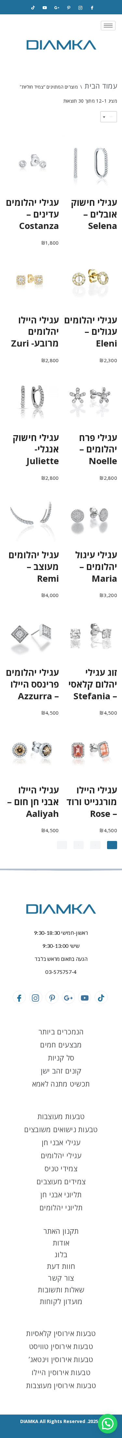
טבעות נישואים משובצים (61, 1129)
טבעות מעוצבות (61, 1116)
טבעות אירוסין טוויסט (61, 1346)
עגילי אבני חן (61, 1142)
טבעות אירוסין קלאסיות (61, 1333)
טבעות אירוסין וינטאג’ (61, 1359)
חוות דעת (61, 1266)
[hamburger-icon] (108, 25)
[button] (107, 1423)
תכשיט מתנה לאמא (61, 1084)
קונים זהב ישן (61, 1070)
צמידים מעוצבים (61, 1181)
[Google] (56, 7)
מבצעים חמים (61, 1044)
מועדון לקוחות (61, 1301)
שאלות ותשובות (61, 1289)
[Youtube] (84, 997)
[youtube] (45, 7)
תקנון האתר (61, 1231)
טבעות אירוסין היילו (61, 1372)
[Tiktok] (33, 7)
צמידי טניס (61, 1168)
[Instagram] (80, 7)
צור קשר (61, 1278)
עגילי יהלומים (61, 1155)
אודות (61, 1242)
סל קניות (61, 1057)
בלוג (61, 1254)
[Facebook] (92, 7)
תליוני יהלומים (61, 1207)
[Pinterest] (69, 7)
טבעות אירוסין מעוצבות (61, 1385)
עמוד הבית (101, 86)
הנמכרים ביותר (61, 1031)
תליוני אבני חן (61, 1194)
